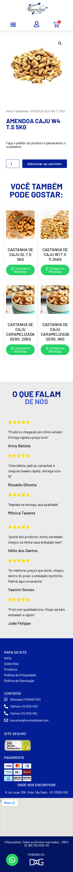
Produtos (10, 669)
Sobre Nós (11, 663)
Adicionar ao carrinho (44, 163)
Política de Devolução (19, 680)
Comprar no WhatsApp (22, 269)
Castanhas (21, 111)
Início (9, 111)
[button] (13, 24)
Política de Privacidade (20, 675)
